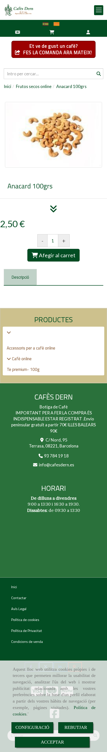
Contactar (18, 598)
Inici (14, 587)
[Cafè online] (9, 358)
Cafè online (21, 358)
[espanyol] (47, 24)
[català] (58, 24)
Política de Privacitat (26, 630)
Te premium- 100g (23, 369)
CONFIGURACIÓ (32, 727)
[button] (88, 32)
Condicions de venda (27, 641)
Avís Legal (18, 609)
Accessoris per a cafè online (31, 348)
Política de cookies (25, 619)
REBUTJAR (75, 727)
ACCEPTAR (52, 742)
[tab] (20, 277)
